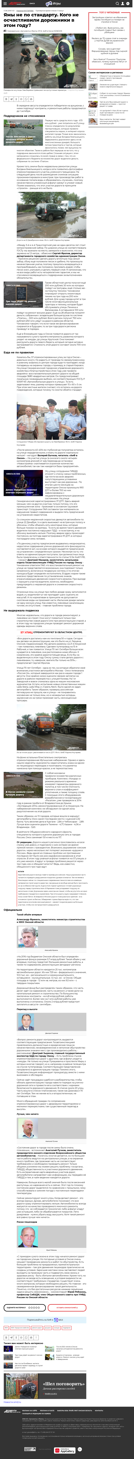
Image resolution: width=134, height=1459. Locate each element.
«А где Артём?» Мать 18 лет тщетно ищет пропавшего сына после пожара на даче (114, 113)
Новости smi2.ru (12, 1402)
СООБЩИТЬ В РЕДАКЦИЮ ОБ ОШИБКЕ (36, 1414)
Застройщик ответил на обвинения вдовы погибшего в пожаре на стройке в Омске (109, 19)
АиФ (5, 93)
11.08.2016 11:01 (9, 11)
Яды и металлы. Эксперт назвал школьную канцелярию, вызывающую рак (112, 121)
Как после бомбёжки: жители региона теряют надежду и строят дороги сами (29, 1365)
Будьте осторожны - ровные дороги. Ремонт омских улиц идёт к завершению (70, 1357)
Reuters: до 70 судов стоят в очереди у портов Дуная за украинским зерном (109, 40)
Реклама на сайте (29, 1411)
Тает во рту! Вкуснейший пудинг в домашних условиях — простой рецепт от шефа (114, 104)
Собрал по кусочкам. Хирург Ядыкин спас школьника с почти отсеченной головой (115, 95)
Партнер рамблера (45, 1449)
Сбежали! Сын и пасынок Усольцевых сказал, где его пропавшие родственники (115, 78)
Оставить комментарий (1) (67, 1308)
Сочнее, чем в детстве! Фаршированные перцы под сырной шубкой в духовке (109, 51)
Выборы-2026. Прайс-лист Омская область (74, 1411)
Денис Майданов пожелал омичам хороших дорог (26, 1348)
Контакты (99, 1411)
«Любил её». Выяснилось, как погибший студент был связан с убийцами (109, 30)
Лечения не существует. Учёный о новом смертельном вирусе (113, 86)
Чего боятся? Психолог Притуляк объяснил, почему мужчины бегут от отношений (109, 61)
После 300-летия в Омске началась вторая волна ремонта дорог (69, 1349)
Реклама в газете (47, 1411)
